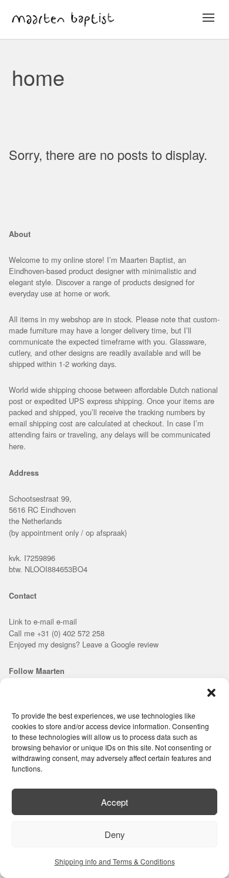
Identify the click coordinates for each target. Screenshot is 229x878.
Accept (114, 802)
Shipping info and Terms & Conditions (115, 861)
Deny (115, 834)
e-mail (66, 621)
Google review (135, 644)
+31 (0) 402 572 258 (71, 633)
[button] (211, 693)
